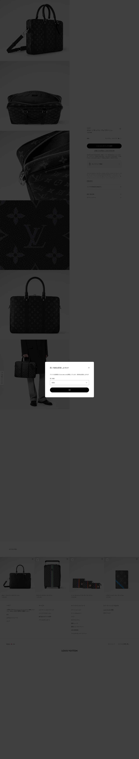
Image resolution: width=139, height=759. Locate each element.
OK (69, 390)
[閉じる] (89, 367)
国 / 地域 (52, 378)
